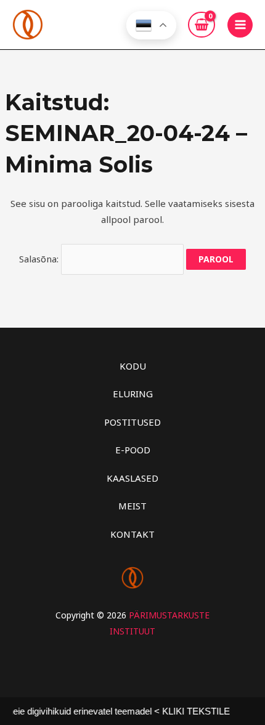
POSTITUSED (132, 422)
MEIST (132, 506)
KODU (133, 366)
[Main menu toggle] (240, 25)
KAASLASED (132, 478)
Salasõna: (40, 259)
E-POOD (132, 450)
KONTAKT (132, 534)
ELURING (133, 393)
